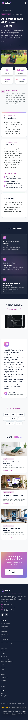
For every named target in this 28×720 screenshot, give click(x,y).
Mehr (16, 711)
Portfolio (3, 653)
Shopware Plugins (5, 659)
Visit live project (13, 309)
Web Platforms (4, 629)
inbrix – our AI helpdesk (7, 661)
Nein (20, 711)
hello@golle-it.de (8, 604)
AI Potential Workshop (6, 643)
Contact (3, 667)
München (3, 683)
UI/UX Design (4, 639)
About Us (3, 651)
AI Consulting (4, 634)
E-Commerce (4, 626)
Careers (3, 664)
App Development (5, 623)
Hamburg (3, 680)
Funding (3, 669)
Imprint (2, 693)
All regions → (4, 686)
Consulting (3, 637)
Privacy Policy (4, 696)
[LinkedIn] (2, 614)
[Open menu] (25, 2)
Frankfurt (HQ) (4, 677)
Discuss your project (13, 571)
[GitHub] (6, 614)
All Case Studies (7, 10)
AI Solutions (4, 631)
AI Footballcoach (17, 14)
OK (24, 711)
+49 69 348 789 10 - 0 (9, 607)
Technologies (4, 656)
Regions (3, 674)
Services (4, 620)
